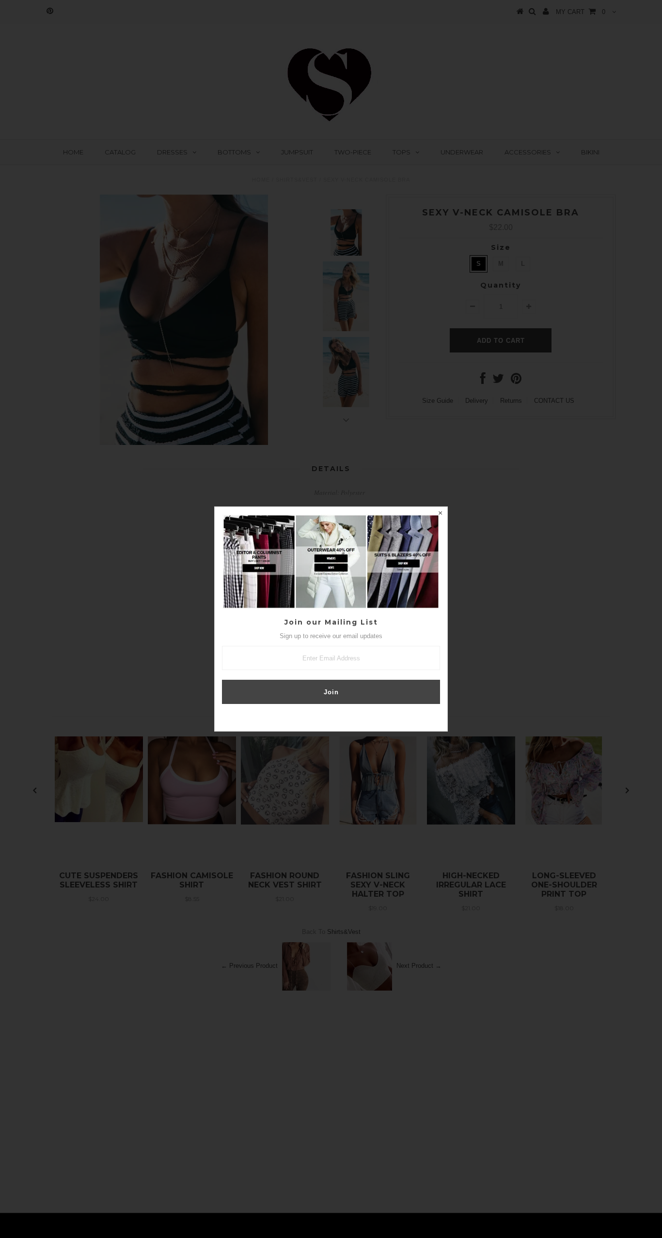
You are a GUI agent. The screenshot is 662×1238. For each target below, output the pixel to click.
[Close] (440, 514)
